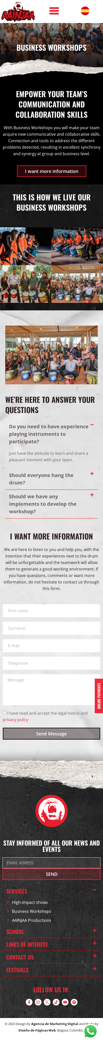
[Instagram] (38, 1002)
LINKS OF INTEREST (27, 944)
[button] (51, 434)
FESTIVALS (17, 970)
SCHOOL (15, 932)
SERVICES (16, 891)
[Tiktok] (56, 1002)
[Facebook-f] (29, 1002)
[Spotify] (74, 1002)
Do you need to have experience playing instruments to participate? (48, 434)
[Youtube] (65, 1002)
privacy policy (15, 719)
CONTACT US (20, 957)
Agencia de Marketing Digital (54, 1024)
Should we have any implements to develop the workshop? (42, 504)
